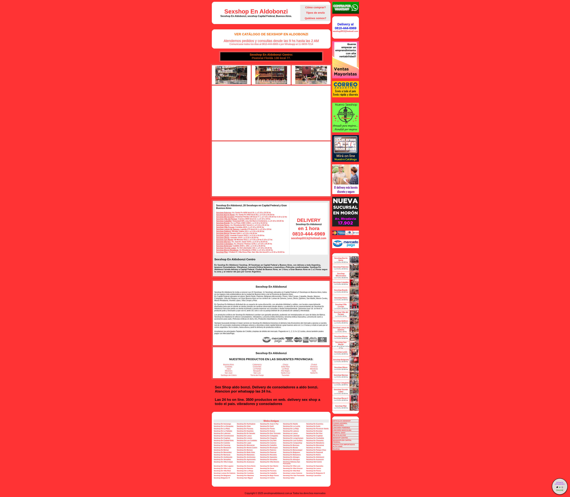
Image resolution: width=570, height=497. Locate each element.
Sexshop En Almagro (291, 457)
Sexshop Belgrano (224, 246)
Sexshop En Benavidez (223, 452)
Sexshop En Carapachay (292, 443)
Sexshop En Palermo (268, 450)
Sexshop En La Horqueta (223, 426)
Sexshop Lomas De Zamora (224, 473)
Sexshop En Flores (267, 428)
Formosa (314, 367)
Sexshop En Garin (313, 426)
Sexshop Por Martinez (245, 475)
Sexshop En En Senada (246, 433)
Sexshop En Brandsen (222, 447)
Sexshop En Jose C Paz (269, 424)
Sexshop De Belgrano (222, 475)
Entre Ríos (285, 367)
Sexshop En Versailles (222, 459)
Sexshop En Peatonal (314, 452)
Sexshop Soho (288, 478)
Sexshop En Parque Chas (316, 450)
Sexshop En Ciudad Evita (223, 440)
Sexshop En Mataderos (315, 443)
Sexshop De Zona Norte (246, 466)
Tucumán (285, 375)
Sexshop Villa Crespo (225, 227)
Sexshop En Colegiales (269, 436)
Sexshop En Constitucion (224, 436)
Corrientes (257, 367)
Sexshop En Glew (244, 426)
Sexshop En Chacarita (314, 440)
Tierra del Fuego (257, 375)
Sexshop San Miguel (245, 478)
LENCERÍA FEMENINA (341, 428)
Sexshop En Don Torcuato (270, 433)
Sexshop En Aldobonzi (256, 11)
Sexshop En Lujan (244, 443)
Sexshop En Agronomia (246, 459)
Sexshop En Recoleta (268, 455)
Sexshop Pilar (222, 252)
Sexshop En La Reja (291, 428)
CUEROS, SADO (339, 433)
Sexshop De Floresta (268, 471)
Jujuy (229, 369)
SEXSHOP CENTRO (340, 438)
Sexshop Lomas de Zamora (227, 229)
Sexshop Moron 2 (341, 398)
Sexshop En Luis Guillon (293, 440)
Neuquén (257, 371)
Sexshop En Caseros (268, 443)
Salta (314, 371)
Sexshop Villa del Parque (226, 219)
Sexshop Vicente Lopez (226, 248)
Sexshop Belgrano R (222, 478)
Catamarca (257, 365)
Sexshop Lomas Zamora (292, 473)
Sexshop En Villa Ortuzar (293, 468)
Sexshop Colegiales (224, 244)
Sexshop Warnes (223, 242)
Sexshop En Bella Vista (246, 452)
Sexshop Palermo (223, 213)
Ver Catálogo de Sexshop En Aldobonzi (271, 34)
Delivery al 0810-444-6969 (345, 26)
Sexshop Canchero (313, 475)
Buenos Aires (228, 365)
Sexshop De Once (267, 468)
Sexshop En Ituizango (222, 424)
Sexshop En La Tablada (223, 431)
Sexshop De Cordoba (245, 473)
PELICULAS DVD (339, 435)
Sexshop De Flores (313, 471)
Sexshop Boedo (222, 223)
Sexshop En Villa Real (222, 471)
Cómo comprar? (315, 7)
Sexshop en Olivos (313, 447)
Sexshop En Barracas (222, 455)
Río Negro (285, 371)
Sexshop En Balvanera (245, 455)
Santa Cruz (285, 373)
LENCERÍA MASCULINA (342, 430)
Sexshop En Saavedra (268, 457)
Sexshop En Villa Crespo (223, 462)
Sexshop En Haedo (290, 424)
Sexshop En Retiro (313, 455)
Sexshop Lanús (222, 235)
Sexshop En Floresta (245, 428)
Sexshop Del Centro (314, 462)
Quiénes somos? (315, 18)
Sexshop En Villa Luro (291, 466)
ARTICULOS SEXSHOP (342, 421)
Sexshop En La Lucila (291, 426)
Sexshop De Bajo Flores (269, 475)
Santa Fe (314, 373)
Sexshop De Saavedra (314, 466)
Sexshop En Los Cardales (247, 440)
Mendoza (314, 369)
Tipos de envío (315, 12)
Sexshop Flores (222, 225)
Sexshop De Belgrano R (315, 473)
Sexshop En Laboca (291, 431)
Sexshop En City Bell (268, 440)
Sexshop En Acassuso (315, 459)
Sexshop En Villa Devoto (269, 462)
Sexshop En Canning (222, 445)
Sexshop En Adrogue (291, 459)
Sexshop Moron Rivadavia (227, 250)
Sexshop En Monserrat (246, 445)
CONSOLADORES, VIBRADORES (340, 424)
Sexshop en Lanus (290, 433)
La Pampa (257, 369)
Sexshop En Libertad (291, 436)
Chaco (285, 365)
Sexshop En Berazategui (292, 450)
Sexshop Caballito (223, 221)
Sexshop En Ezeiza (267, 431)
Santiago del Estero (229, 375)
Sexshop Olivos (222, 238)
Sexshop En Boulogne (269, 447)
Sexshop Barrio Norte (225, 215)
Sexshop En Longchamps (293, 438)
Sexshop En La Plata (222, 428)
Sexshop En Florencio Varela (317, 428)
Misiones (228, 371)
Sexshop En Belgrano (291, 452)
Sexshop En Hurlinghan (246, 424)
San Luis (257, 373)
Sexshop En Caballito (268, 445)
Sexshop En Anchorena (246, 457)
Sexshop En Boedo (290, 447)
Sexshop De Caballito (268, 473)
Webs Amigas (271, 421)
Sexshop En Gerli (267, 426)
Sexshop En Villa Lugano (223, 466)
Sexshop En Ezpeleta (245, 431)
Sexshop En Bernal (221, 450)
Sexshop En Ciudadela (315, 438)
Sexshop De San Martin (269, 466)
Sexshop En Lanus (244, 436)
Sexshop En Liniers (244, 438)
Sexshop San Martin (224, 240)
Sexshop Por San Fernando (293, 475)
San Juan (228, 373)
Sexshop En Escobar (314, 431)
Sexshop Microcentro (225, 217)
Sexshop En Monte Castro (247, 447)
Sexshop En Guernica (314, 424)
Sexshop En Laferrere (222, 433)
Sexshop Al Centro (267, 478)
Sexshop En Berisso (245, 450)
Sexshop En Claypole (268, 438)
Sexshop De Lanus (313, 468)
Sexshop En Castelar (222, 443)
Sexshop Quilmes (223, 231)
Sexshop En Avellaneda (223, 457)
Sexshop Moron (222, 233)
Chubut (314, 365)
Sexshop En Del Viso (314, 433)
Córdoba (228, 367)
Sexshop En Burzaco (291, 445)
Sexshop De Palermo (245, 468)
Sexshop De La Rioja (245, 471)
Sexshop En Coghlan (314, 436)
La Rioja (285, 369)
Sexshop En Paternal (268, 452)
